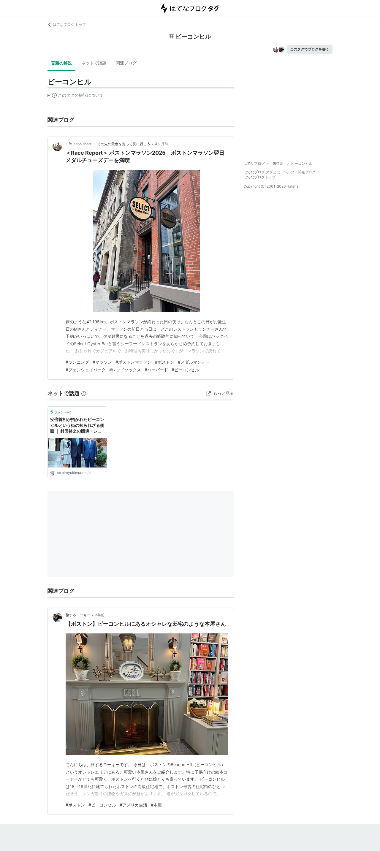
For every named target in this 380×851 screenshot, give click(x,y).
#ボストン (164, 362)
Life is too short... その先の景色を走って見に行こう (108, 144)
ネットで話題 (93, 62)
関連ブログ (126, 62)
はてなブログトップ (259, 177)
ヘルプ (289, 172)
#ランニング (77, 362)
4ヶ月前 (161, 144)
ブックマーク (61, 412)
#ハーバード (156, 369)
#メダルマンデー (194, 362)
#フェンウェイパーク (86, 369)
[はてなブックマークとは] (83, 393)
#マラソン (102, 362)
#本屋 (156, 804)
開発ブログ (307, 172)
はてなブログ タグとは (261, 172)
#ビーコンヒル (185, 369)
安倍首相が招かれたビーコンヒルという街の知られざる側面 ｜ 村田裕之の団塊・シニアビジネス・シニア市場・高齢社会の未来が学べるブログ (77, 425)
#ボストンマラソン (133, 362)
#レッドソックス (125, 369)
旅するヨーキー (78, 615)
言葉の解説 (61, 62)
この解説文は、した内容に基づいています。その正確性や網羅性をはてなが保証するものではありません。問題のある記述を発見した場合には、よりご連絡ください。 (76, 96)
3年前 (99, 615)
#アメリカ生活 (133, 804)
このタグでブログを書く (309, 49)
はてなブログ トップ (69, 24)
